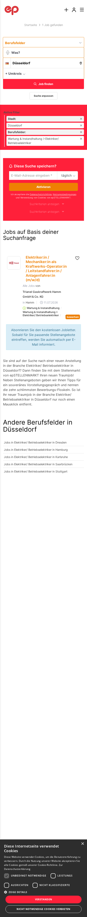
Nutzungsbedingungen (64, 194)
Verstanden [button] (43, 899)
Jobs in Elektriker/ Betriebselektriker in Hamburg (36, 449)
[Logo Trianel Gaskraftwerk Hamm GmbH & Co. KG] (13, 262)
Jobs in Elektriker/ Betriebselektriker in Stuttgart (35, 471)
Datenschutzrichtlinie (41, 194)
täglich (66, 175)
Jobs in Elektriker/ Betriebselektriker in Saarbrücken (38, 464)
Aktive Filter (11, 112)
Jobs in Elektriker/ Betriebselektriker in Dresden (35, 442)
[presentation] (66, 10)
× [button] (82, 843)
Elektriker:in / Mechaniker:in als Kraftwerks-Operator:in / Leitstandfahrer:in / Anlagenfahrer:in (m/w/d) (46, 268)
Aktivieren (43, 187)
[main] (43, 251)
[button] (80, 73)
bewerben (73, 316)
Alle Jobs (29, 285)
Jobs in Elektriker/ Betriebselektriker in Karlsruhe (36, 457)
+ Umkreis (13, 73)
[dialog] (43, 878)
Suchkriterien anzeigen (44, 204)
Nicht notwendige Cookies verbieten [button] (43, 909)
